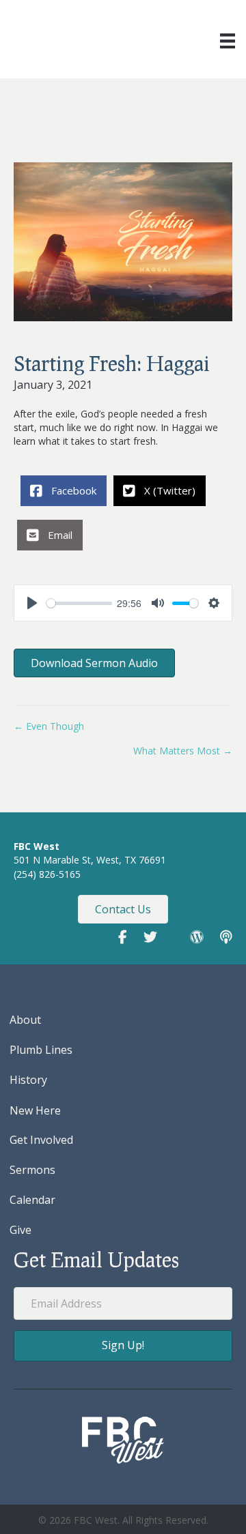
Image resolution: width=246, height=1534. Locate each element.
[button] (123, 1345)
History (28, 1079)
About (25, 1019)
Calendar (32, 1199)
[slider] (79, 603)
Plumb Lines (41, 1049)
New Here (35, 1110)
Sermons (32, 1169)
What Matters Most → (182, 750)
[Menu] (227, 41)
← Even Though (49, 726)
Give (20, 1229)
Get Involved (41, 1139)
